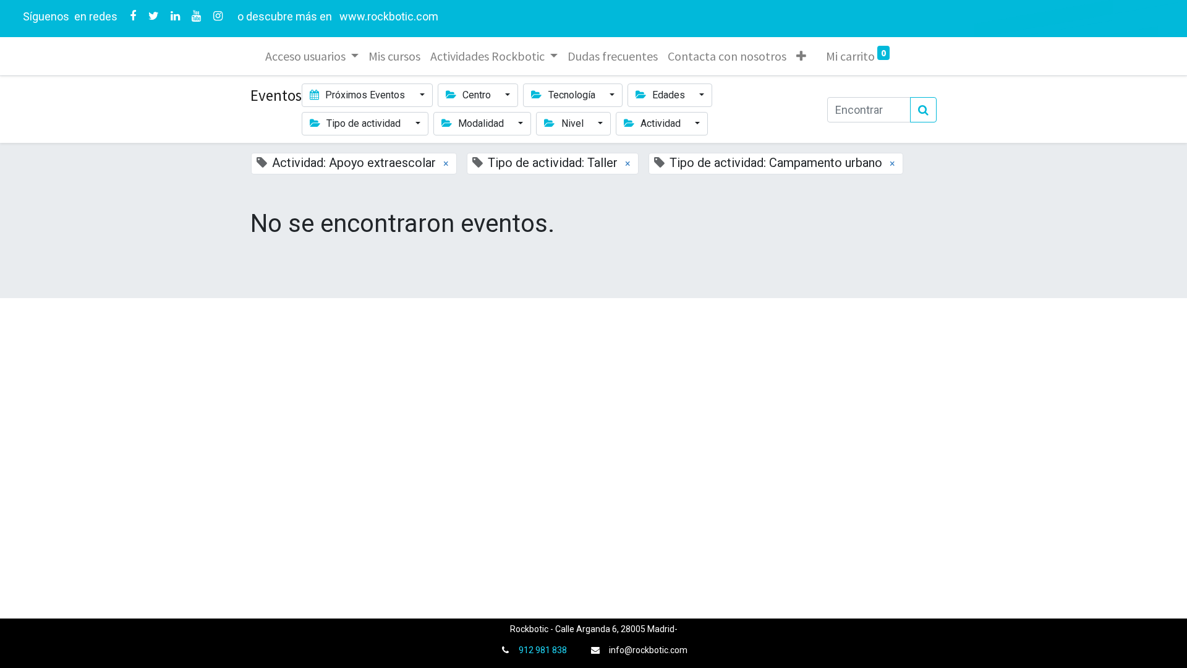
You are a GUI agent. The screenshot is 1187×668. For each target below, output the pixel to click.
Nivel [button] (572, 123)
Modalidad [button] (481, 123)
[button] (801, 56)
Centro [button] (476, 95)
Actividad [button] (660, 123)
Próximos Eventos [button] (365, 95)
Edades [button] (668, 95)
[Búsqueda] (923, 109)
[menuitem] (394, 56)
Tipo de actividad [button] (363, 123)
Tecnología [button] (572, 95)
